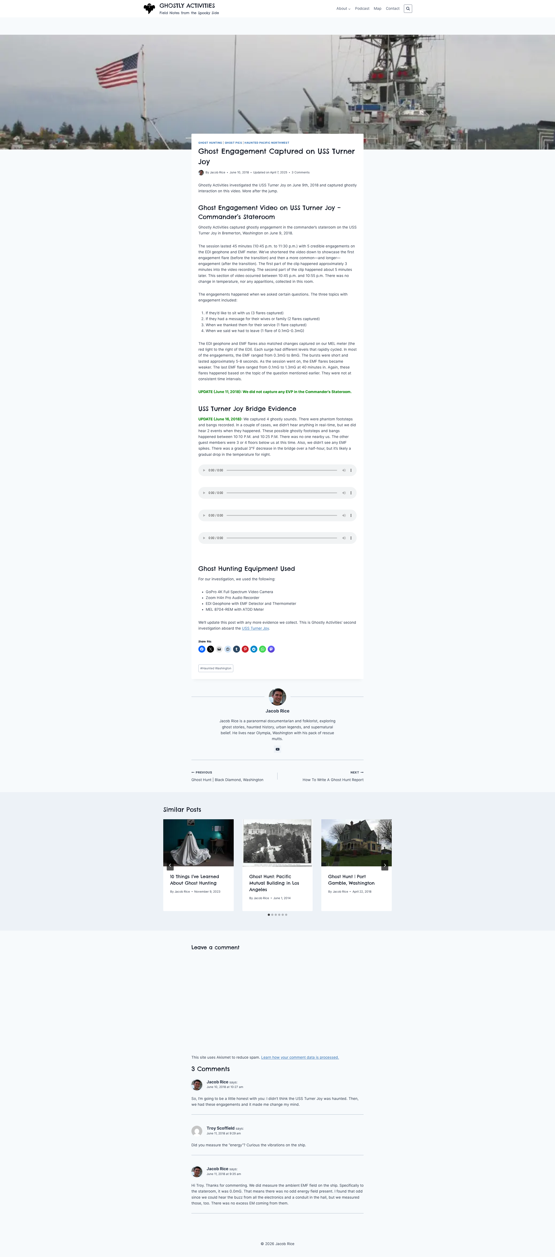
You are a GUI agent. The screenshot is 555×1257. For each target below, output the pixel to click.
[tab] (269, 915)
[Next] (384, 865)
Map (377, 8)
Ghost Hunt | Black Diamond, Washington (227, 776)
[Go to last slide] (170, 865)
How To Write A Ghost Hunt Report (333, 776)
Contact (393, 8)
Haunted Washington (215, 668)
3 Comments (301, 172)
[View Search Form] (408, 9)
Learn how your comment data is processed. (300, 1057)
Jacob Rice (217, 172)
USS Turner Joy (255, 628)
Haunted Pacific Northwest (267, 142)
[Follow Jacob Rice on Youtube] (277, 749)
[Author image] (201, 172)
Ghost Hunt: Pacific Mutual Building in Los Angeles (274, 883)
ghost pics (233, 142)
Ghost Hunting (210, 142)
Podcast (362, 8)
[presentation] (198, 842)
